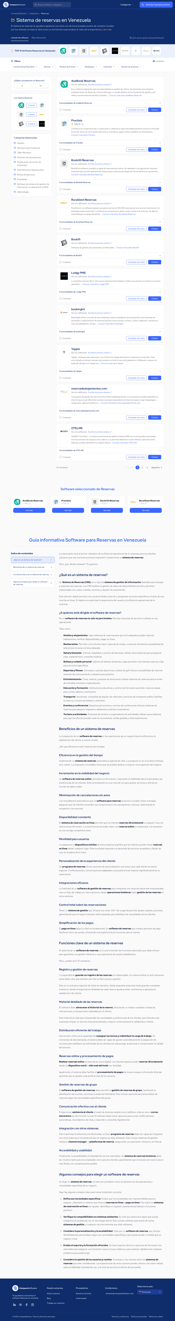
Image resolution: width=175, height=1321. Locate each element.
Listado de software (19, 37)
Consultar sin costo (136, 110)
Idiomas (47, 66)
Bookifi (75, 239)
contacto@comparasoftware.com (119, 1293)
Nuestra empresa (55, 1288)
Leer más (106, 29)
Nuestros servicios (83, 1293)
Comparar (32, 105)
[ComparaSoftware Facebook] (26, 1305)
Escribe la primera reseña (98, 84)
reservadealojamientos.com (89, 388)
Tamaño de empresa (129, 66)
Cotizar (154, 110)
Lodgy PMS (78, 273)
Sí (22, 86)
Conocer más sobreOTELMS (124, 442)
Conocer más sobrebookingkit (110, 324)
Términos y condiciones (120, 1317)
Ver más (35, 510)
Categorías (125, 4)
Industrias (107, 66)
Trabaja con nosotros (55, 1303)
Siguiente (155, 467)
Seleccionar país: (145, 1286)
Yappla (75, 349)
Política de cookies (156, 1317)
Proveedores (82, 1288)
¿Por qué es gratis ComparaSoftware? (148, 38)
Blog (49, 1298)
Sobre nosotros (53, 1293)
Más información (39, 37)
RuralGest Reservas (84, 200)
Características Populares (23, 66)
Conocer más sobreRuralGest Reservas (119, 214)
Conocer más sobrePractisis (83, 135)
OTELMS (76, 428)
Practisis (76, 120)
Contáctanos (111, 1288)
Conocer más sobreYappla (112, 363)
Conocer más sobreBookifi (127, 247)
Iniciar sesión (81, 1298)
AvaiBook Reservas (83, 81)
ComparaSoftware (19, 13)
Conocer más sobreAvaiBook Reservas (125, 95)
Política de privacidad (139, 1317)
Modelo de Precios (67, 66)
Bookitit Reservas (82, 160)
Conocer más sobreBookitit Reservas (87, 174)
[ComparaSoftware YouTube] (20, 1305)
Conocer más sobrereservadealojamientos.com (120, 403)
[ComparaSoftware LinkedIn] (14, 1305)
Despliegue (89, 66)
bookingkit (78, 309)
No (41, 86)
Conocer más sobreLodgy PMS (95, 284)
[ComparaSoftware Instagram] (32, 1305)
